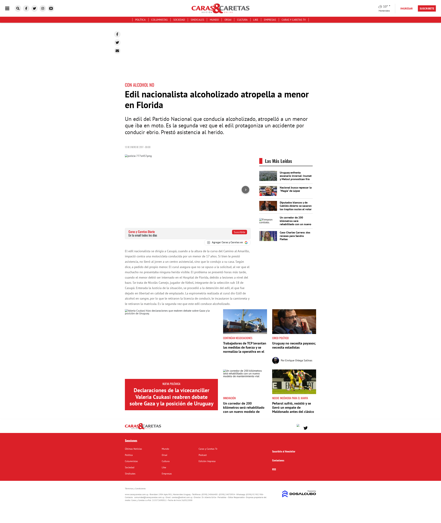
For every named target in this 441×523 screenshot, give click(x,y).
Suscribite (239, 232)
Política (140, 19)
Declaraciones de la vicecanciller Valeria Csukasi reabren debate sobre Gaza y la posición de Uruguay (171, 396)
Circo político (280, 338)
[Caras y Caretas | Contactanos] (312, 427)
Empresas (270, 19)
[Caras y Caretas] (143, 429)
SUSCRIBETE (427, 8)
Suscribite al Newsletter (283, 451)
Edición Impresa (207, 461)
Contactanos (278, 460)
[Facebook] (117, 34)
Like (255, 19)
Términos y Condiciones (135, 488)
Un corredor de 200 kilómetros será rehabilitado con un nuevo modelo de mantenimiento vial (295, 224)
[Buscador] (18, 8)
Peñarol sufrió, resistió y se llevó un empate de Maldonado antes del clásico (293, 407)
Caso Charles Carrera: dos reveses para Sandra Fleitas (295, 236)
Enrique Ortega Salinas (298, 360)
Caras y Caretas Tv (294, 19)
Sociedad (179, 19)
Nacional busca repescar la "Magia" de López (296, 189)
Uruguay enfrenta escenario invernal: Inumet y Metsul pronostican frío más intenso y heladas (296, 177)
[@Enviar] (117, 51)
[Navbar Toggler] (9, 8)
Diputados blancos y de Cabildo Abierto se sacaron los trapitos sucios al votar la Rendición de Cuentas (296, 207)
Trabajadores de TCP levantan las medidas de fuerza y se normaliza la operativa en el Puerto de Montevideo (244, 349)
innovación (229, 398)
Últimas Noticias (133, 448)
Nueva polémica (171, 384)
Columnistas (159, 19)
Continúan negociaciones (237, 338)
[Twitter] (117, 42)
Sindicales (197, 19)
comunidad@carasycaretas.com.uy (149, 497)
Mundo (214, 19)
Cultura (242, 19)
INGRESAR (406, 8)
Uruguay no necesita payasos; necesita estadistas (294, 345)
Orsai (227, 19)
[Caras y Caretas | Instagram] (42, 8)
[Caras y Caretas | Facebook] (26, 8)
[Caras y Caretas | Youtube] (51, 8)
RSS (274, 469)
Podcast (203, 455)
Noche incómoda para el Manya (290, 398)
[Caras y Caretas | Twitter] (34, 8)
